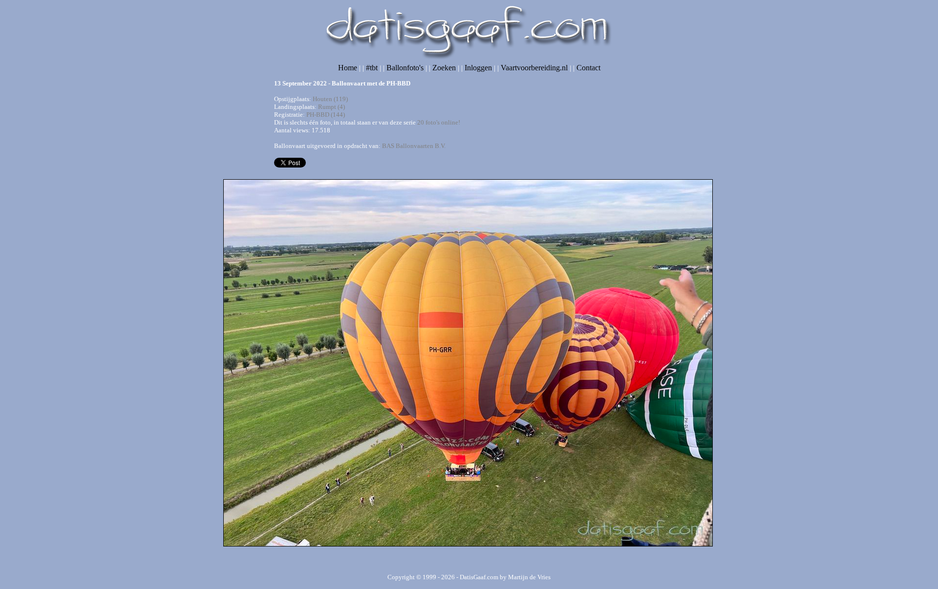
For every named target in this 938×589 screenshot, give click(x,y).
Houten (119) (330, 99)
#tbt (372, 67)
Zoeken (444, 67)
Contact (588, 67)
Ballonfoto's (405, 67)
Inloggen (478, 67)
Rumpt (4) (331, 106)
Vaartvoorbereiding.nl (534, 67)
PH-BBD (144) (325, 114)
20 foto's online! (438, 122)
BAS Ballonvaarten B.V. (414, 145)
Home (347, 67)
